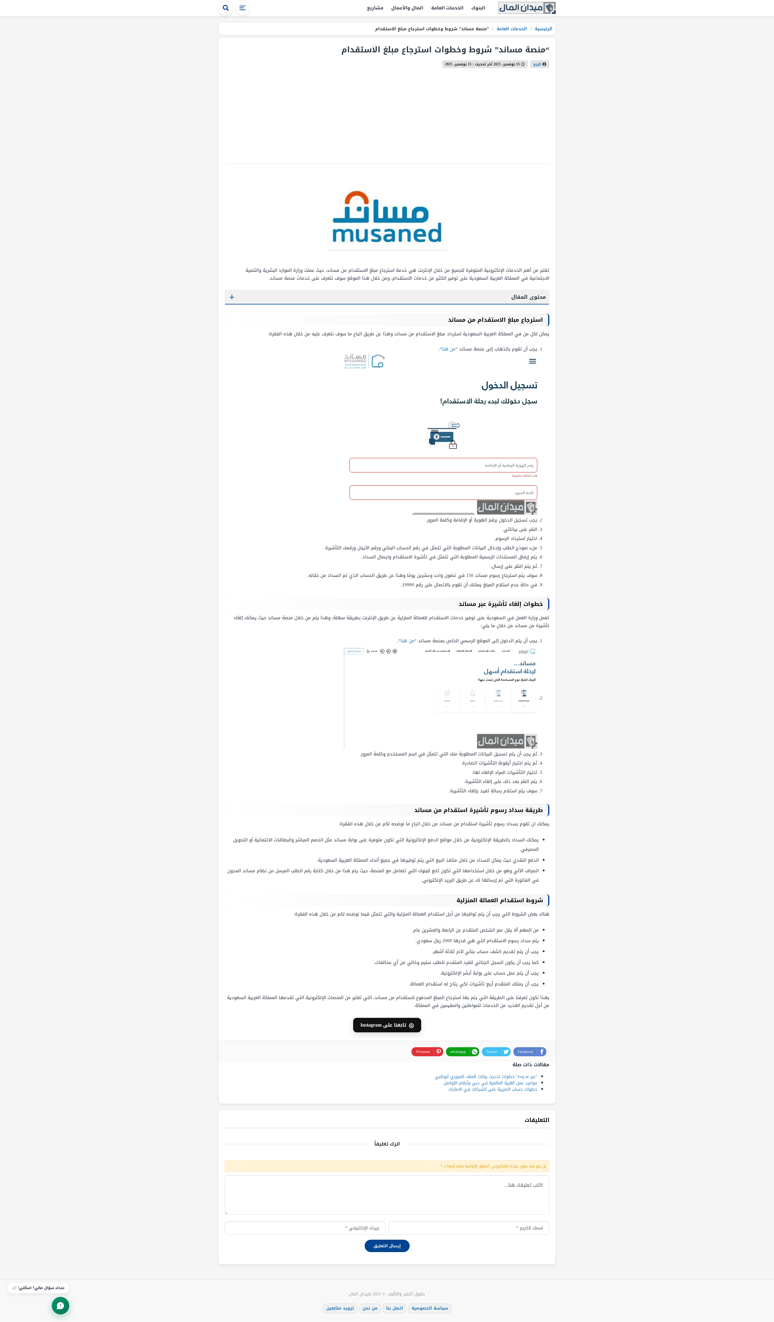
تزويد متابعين (340, 1308)
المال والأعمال (407, 8)
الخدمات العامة (447, 8)
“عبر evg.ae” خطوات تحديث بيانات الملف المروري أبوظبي (486, 1077)
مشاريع (375, 8)
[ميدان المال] (527, 8)
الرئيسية (542, 29)
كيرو (537, 64)
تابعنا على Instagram (387, 1025)
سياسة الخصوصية (429, 1308)
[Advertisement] (368, 113)
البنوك (478, 8)
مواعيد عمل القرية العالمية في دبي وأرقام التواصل (490, 1083)
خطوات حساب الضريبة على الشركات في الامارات (492, 1089)
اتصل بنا (394, 1308)
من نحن (370, 1308)
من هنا (449, 349)
